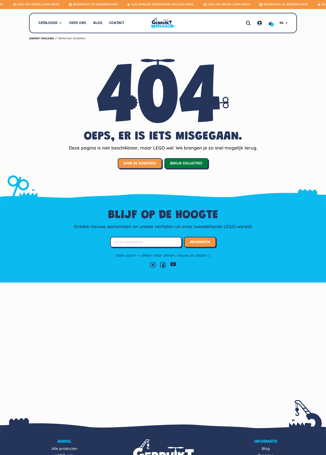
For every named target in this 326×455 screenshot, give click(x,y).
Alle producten (64, 448)
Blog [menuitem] (97, 23)
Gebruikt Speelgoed (41, 38)
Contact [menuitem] (116, 23)
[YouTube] (173, 265)
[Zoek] (248, 23)
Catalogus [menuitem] (48, 23)
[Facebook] (163, 265)
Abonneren (200, 242)
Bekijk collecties (186, 163)
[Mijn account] (259, 23)
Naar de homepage (140, 163)
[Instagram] (153, 265)
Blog (266, 448)
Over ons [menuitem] (77, 23)
